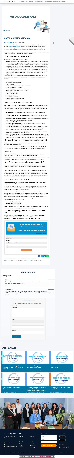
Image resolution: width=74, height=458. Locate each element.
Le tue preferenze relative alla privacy (42, 456)
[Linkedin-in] (66, 447)
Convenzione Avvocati (34, 440)
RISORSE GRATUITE (56, 1)
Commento (15, 307)
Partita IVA (9, 64)
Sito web (14, 330)
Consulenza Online (33, 438)
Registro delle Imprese (14, 46)
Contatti (20, 440)
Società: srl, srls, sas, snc (31, 258)
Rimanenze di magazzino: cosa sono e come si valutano (36, 366)
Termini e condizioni (21, 446)
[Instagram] (64, 447)
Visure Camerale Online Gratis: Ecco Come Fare (32, 159)
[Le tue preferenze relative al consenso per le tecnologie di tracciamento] (1, 343)
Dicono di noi (21, 438)
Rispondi (6, 295)
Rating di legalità (39, 129)
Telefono (8, 240)
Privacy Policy (21, 441)
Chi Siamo (21, 436)
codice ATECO (44, 126)
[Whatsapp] (59, 447)
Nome (7, 236)
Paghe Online (32, 443)
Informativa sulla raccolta (26, 456)
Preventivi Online (33, 447)
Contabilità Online (33, 441)
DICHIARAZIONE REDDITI (39, 1)
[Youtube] (68, 447)
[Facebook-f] (62, 447)
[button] (22, 1)
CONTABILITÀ (31, 1)
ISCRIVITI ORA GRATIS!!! (26, 250)
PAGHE (27, 1)
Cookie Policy (21, 443)
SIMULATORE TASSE (48, 1)
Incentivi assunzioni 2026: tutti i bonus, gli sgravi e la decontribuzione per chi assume (36, 389)
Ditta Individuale (10, 42)
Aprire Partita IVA (33, 436)
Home (5, 42)
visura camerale (13, 258)
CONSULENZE (21, 1)
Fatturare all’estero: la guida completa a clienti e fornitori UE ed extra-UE (13, 367)
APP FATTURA (63, 1)
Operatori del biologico (19, 129)
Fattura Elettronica (33, 445)
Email (7, 245)
